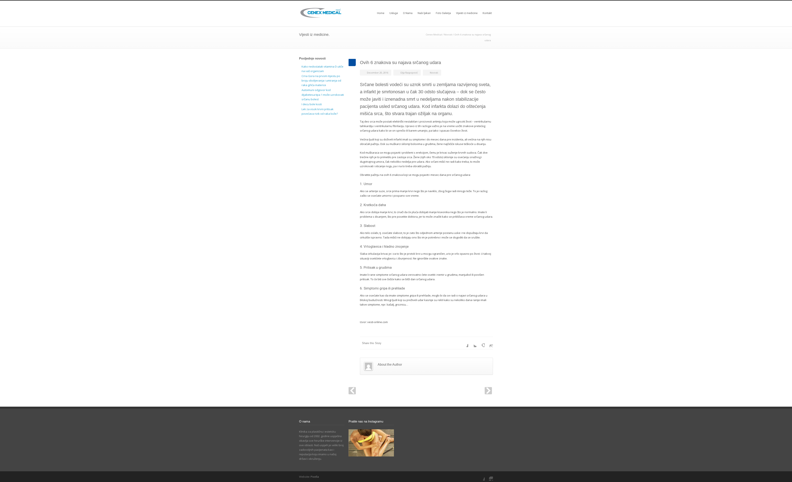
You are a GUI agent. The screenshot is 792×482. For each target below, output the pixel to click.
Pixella (315, 476)
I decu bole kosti (312, 104)
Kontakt (487, 13)
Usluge (393, 13)
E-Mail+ (489, 343)
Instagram (489, 476)
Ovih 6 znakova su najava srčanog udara (400, 62)
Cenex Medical (434, 34)
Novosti (448, 34)
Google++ (480, 343)
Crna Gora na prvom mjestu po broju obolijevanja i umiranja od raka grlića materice (321, 80)
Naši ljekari (424, 13)
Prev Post (352, 390)
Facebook (464, 343)
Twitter (472, 343)
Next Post (488, 390)
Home (380, 13)
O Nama (407, 13)
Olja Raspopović (409, 72)
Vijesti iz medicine (466, 13)
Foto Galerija (443, 13)
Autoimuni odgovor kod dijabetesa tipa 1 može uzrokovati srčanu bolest (323, 94)
